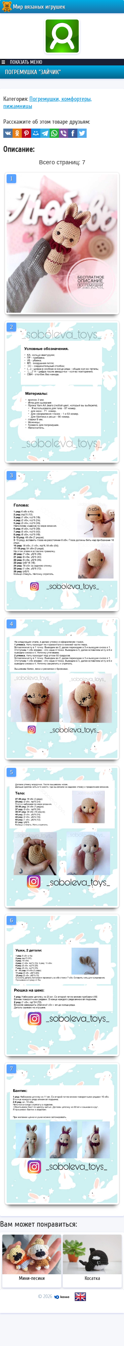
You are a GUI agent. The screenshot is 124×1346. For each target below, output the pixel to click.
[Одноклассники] (17, 133)
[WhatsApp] (54, 133)
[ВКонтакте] (8, 133)
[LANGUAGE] (80, 1296)
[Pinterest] (26, 133)
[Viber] (63, 133)
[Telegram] (45, 133)
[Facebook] (72, 133)
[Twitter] (82, 133)
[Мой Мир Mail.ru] (35, 133)
